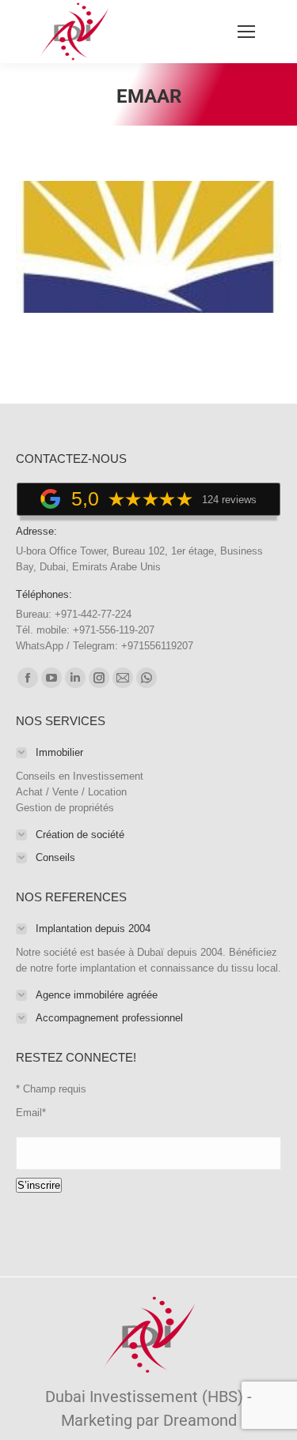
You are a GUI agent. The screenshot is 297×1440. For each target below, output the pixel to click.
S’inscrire (38, 1185)
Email (31, 1113)
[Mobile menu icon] (246, 32)
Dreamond (200, 1420)
